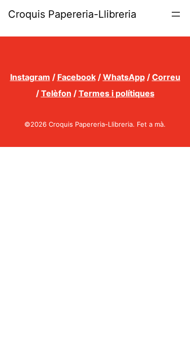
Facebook (76, 77)
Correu (166, 77)
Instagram (30, 77)
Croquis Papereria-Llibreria (72, 14)
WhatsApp (124, 77)
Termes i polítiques (117, 93)
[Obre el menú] (176, 14)
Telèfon (56, 93)
